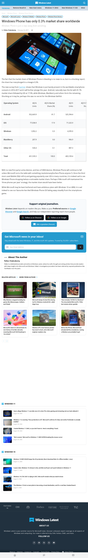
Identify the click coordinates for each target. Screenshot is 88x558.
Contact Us (28, 552)
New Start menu (35, 8)
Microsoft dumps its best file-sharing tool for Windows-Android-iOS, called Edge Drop (43, 302)
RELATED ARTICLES (9, 277)
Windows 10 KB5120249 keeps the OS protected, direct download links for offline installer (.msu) (43, 459)
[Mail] (39, 542)
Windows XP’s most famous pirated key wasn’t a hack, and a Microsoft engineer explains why (43, 330)
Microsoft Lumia (15, 16)
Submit (80, 247)
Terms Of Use (45, 552)
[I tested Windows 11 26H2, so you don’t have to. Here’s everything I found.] (7, 431)
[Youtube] (54, 542)
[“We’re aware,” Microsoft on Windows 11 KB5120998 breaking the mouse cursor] (7, 439)
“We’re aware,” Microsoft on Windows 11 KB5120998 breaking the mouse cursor (38, 437)
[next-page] (7, 341)
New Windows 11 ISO (70, 8)
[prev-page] (3, 341)
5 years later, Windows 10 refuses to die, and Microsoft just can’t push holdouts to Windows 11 (42, 468)
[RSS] (44, 542)
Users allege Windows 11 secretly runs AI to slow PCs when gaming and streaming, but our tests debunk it (46, 411)
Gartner (22, 87)
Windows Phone (12, 13)
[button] (84, 3)
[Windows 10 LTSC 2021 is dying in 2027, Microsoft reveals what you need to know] (7, 479)
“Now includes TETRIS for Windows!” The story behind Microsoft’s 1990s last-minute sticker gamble (72, 302)
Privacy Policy (55, 552)
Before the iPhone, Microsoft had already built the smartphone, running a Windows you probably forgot (72, 330)
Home (3, 13)
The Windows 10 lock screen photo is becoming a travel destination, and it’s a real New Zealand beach (45, 485)
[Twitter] (49, 542)
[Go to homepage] (14, 555)
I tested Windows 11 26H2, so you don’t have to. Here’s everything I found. (36, 428)
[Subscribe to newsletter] (73, 555)
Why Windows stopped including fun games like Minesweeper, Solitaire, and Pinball (14, 302)
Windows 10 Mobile (28, 16)
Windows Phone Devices (55, 16)
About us (12, 552)
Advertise (20, 552)
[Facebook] (34, 542)
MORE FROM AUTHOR (27, 277)
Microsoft (5, 16)
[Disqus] (44, 374)
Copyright (36, 552)
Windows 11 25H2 (51, 8)
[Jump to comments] (44, 555)
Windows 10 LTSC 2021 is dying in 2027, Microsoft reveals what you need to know (38, 476)
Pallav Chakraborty (10, 30)
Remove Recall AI (19, 8)
